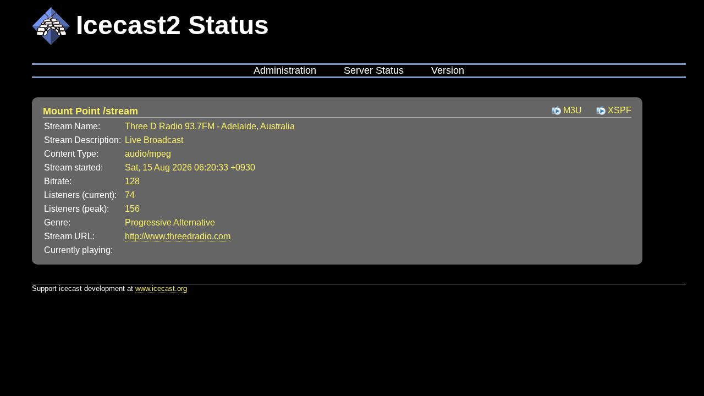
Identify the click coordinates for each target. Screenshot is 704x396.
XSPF (619, 110)
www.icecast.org (161, 288)
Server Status (374, 70)
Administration (285, 70)
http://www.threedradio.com (177, 236)
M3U (572, 110)
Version (447, 70)
